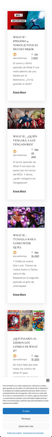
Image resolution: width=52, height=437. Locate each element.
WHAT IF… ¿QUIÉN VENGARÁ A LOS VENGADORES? (25, 140)
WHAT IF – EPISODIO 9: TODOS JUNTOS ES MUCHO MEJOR (25, 43)
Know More (19, 92)
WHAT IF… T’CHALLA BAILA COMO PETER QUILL (24, 241)
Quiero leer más (26, 426)
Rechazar (26, 418)
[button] (47, 380)
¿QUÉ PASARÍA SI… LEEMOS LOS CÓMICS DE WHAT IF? (25, 344)
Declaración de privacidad (33, 433)
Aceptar (26, 411)
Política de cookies (14, 433)
